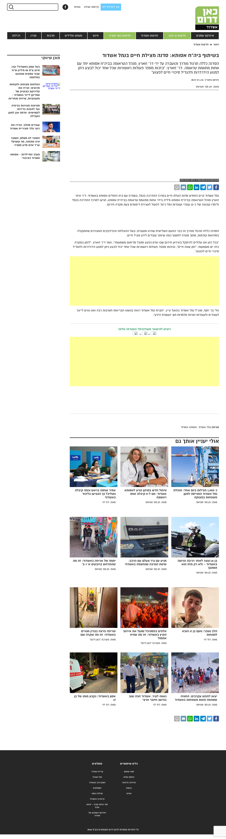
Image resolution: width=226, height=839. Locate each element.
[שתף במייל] (183, 187)
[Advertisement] (144, 281)
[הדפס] (177, 187)
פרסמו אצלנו (91, 7)
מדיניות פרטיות (129, 783)
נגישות (129, 788)
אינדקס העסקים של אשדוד (97, 814)
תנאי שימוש (129, 772)
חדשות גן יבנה (177, 35)
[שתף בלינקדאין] (196, 187)
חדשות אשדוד (149, 35)
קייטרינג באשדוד (97, 799)
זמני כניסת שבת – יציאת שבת (97, 806)
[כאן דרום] (201, 15)
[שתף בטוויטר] (209, 187)
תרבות (51, 35)
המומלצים (97, 788)
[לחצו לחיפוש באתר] (11, 7)
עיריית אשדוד (97, 772)
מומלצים (97, 764)
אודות (77, 7)
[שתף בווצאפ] (190, 187)
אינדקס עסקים (205, 35)
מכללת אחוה (97, 794)
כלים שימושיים (129, 764)
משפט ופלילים (73, 35)
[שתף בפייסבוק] (65, 7)
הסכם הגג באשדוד (97, 783)
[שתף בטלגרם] (203, 187)
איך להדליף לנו (110, 7)
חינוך (96, 35)
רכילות (16, 35)
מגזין (33, 35)
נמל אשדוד (97, 777)
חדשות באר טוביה (120, 35)
